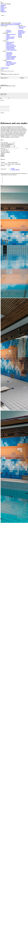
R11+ (5, 94)
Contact (8, 65)
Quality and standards (11, 56)
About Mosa (9, 52)
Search (22, 78)
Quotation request (10, 48)
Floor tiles (21, 28)
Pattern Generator (10, 44)
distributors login (4, 68)
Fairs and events (10, 38)
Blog (7, 39)
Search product (22, 26)
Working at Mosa (10, 59)
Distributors (9, 61)
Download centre (10, 42)
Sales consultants (10, 64)
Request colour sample (6, 23)
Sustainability (9, 53)
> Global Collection (14, 169)
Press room (8, 55)
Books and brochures (11, 46)
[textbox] (7, 71)
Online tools (9, 43)
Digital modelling (10, 47)
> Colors (12, 168)
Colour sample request (11, 50)
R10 (2, 94)
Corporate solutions (10, 57)
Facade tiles (9, 31)
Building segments (10, 37)
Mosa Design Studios (11, 62)
